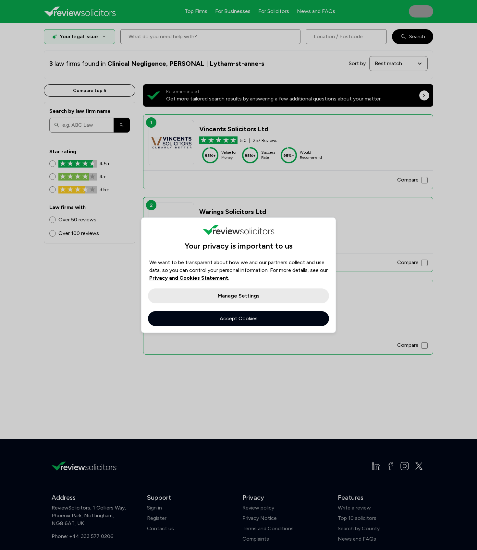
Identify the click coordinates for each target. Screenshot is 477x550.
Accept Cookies (239, 318)
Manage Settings (239, 296)
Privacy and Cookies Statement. (189, 278)
